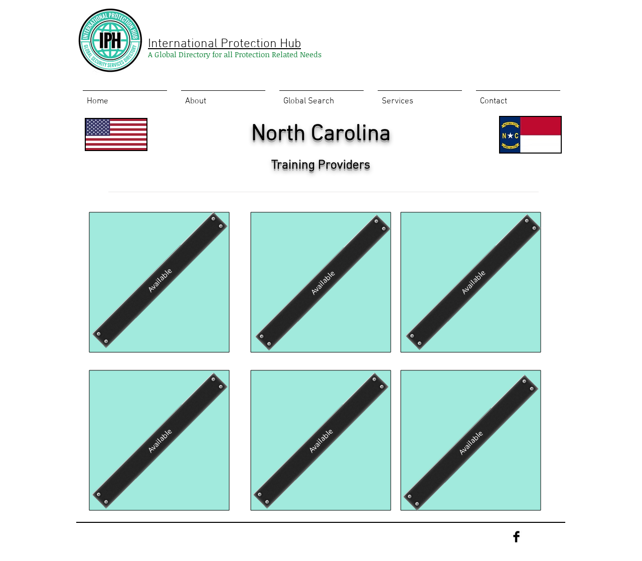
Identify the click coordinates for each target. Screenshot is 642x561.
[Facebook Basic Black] (516, 536)
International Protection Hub (224, 44)
